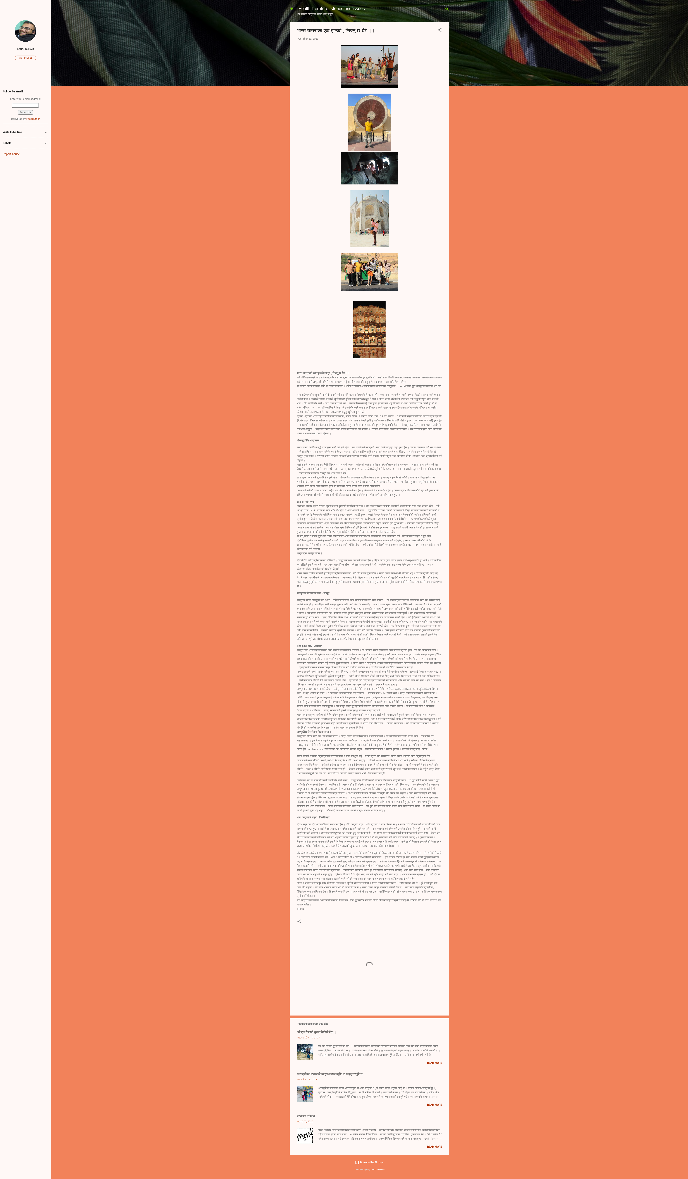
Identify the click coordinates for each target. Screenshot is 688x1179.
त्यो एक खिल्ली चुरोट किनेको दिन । (316, 1032)
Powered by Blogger (371, 1162)
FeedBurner (33, 118)
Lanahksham (25, 49)
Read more (434, 1062)
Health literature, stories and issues (331, 8)
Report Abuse (11, 154)
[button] (440, 30)
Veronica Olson (377, 1169)
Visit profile (25, 58)
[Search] (447, 9)
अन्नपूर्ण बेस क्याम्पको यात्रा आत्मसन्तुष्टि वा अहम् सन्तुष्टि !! (330, 1074)
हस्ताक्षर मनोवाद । (307, 1116)
